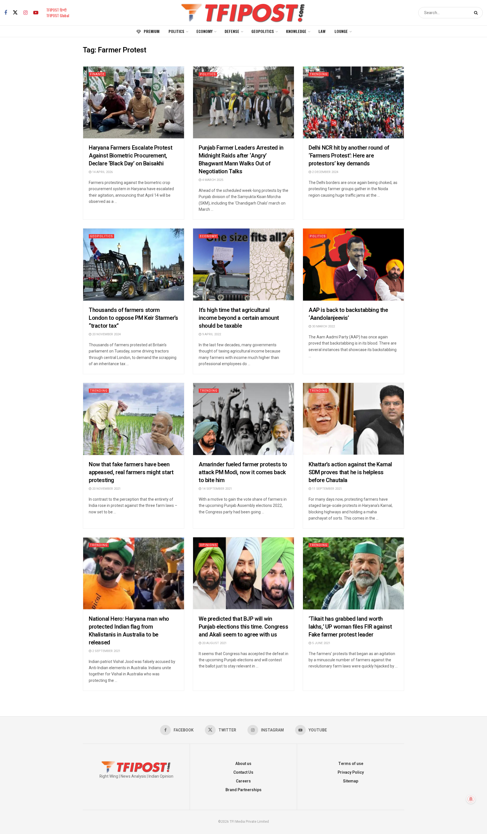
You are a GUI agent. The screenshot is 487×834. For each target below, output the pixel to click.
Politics (176, 31)
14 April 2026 (102, 172)
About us (243, 764)
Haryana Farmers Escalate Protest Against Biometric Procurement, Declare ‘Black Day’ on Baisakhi (130, 156)
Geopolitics (262, 31)
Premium (152, 31)
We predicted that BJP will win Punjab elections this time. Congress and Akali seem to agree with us (243, 627)
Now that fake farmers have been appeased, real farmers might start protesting (131, 472)
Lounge (341, 31)
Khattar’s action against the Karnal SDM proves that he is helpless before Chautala (350, 472)
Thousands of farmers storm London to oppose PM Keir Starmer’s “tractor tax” (133, 318)
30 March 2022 (323, 326)
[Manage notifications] (470, 799)
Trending (318, 74)
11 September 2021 (326, 488)
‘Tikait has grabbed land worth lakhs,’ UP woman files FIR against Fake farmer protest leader (350, 627)
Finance (97, 74)
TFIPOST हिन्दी (56, 10)
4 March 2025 (212, 180)
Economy (204, 31)
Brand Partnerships (243, 790)
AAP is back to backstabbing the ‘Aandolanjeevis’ (348, 314)
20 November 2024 (106, 334)
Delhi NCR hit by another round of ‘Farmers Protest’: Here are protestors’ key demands (349, 156)
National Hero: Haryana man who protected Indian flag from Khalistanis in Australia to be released (129, 631)
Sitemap (350, 781)
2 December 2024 (324, 172)
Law (322, 31)
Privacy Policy (351, 772)
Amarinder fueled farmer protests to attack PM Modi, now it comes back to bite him (243, 472)
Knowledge (296, 31)
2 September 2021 (105, 651)
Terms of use (350, 764)
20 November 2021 (106, 488)
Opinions (208, 545)
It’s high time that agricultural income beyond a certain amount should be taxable (239, 318)
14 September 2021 (216, 488)
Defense (232, 31)
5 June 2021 (320, 643)
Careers (243, 781)
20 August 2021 (214, 643)
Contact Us (243, 772)
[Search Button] (477, 12)
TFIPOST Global (57, 15)
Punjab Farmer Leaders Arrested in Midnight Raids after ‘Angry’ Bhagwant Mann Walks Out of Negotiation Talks (241, 160)
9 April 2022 (211, 334)
